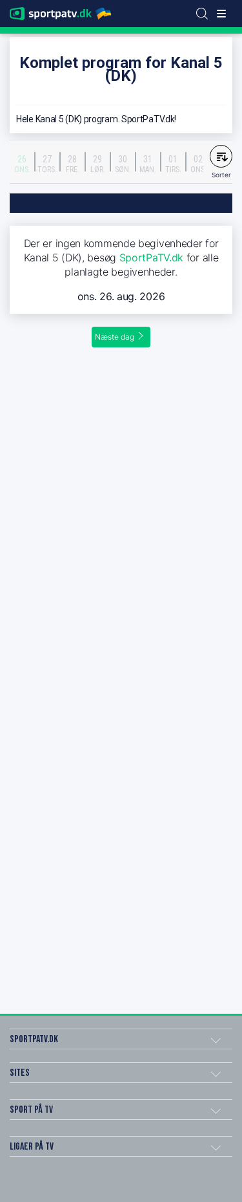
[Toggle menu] (221, 13)
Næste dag (114, 337)
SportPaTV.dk (151, 257)
